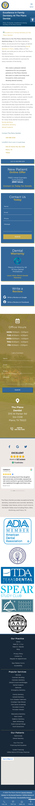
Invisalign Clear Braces (18, 702)
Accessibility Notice (24, 797)
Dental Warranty (18, 738)
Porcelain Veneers (18, 709)
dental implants (7, 127)
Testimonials (18, 736)
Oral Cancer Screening (18, 704)
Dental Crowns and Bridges (18, 682)
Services (18, 675)
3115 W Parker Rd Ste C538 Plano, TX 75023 (17, 414)
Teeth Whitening (18, 721)
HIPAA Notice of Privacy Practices (18, 752)
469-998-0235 (10, 138)
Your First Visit (18, 743)
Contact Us (18, 656)
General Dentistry (18, 697)
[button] (32, 19)
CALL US (4, 804)
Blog (18, 649)
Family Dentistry (18, 694)
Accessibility (18, 665)
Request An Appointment (18, 659)
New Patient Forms (18, 663)
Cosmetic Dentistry (18, 680)
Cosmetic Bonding (18, 677)
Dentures (18, 687)
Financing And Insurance (18, 745)
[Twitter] (25, 446)
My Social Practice (15, 795)
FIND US (30, 804)
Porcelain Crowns (18, 707)
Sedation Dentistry (18, 719)
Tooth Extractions (18, 726)
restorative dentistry (9, 125)
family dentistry (7, 122)
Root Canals (18, 716)
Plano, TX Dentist (8, 23)
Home (18, 642)
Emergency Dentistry (18, 690)
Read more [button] (6, 486)
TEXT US (13, 804)
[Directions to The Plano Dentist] (17, 400)
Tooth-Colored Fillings (18, 724)
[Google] (17, 446)
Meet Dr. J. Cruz (18, 644)
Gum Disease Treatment (18, 699)
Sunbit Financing (18, 750)
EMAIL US (22, 804)
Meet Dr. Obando (18, 647)
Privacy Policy (18, 654)
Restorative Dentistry (18, 714)
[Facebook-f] (9, 446)
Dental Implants (18, 685)
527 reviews (21, 459)
